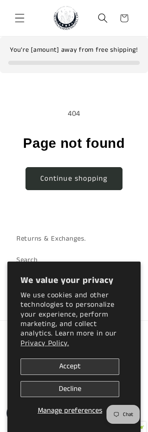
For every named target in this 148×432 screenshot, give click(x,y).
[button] (20, 18)
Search (26, 260)
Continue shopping (73, 178)
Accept (70, 366)
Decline (70, 389)
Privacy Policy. (45, 343)
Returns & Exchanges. (51, 239)
